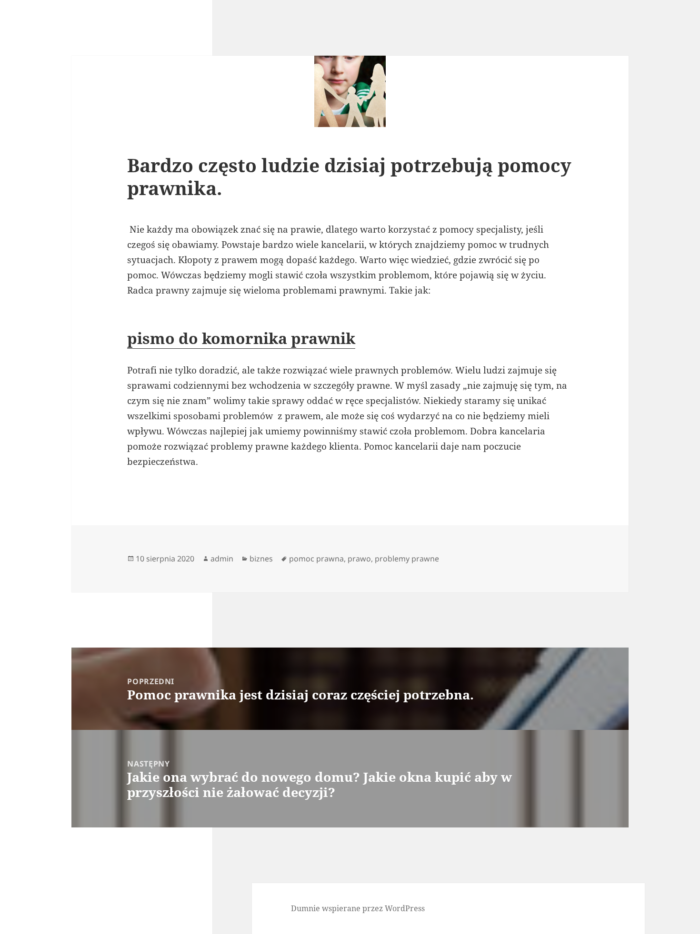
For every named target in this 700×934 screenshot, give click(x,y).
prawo (359, 558)
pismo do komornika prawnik (241, 338)
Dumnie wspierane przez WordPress (358, 908)
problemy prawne (407, 558)
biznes (261, 558)
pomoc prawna (316, 558)
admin (221, 558)
